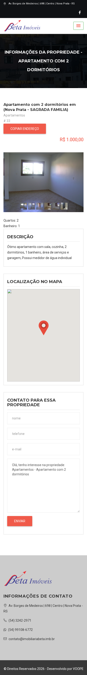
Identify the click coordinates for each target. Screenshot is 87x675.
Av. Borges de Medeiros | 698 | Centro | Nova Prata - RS (42, 3)
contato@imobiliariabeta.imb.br (31, 639)
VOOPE (78, 669)
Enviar (19, 521)
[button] (78, 26)
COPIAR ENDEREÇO (24, 129)
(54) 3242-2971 (19, 620)
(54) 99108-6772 (20, 630)
